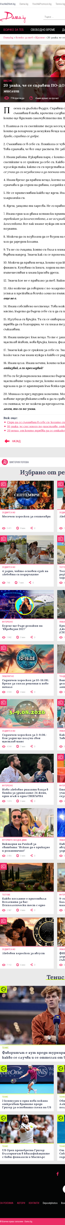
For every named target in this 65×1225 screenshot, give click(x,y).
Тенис (55, 977)
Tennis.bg (60, 4)
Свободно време (43, 29)
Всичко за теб (13, 29)
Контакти (34, 1203)
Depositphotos (50, 1203)
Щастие (40, 37)
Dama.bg (24, 4)
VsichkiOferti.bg (7, 4)
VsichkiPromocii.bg (41, 4)
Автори (21, 1203)
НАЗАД (16, 441)
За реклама (6, 1203)
